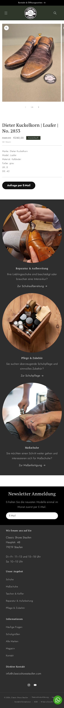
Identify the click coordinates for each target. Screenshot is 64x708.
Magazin (10, 648)
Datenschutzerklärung (40, 697)
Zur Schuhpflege (30, 376)
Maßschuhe (12, 586)
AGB (36, 702)
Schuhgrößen (13, 634)
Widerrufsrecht (47, 702)
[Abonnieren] (54, 515)
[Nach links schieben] (25, 107)
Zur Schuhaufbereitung (30, 286)
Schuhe (10, 579)
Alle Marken (12, 641)
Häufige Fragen (14, 627)
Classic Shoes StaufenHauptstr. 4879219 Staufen (18, 542)
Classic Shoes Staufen (19, 697)
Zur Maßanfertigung (30, 465)
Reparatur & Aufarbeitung (19, 600)
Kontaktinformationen (23, 702)
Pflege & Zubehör (15, 608)
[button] (6, 13)
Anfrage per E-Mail (18, 185)
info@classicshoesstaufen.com (23, 674)
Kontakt (10, 655)
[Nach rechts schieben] (38, 107)
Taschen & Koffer (15, 593)
